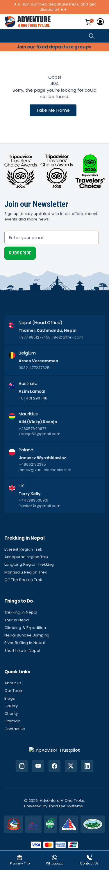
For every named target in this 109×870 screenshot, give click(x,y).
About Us (13, 683)
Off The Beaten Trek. (23, 580)
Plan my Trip (20, 863)
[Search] (91, 35)
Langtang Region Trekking (29, 564)
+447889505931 (33, 500)
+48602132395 (32, 464)
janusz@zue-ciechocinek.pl (45, 470)
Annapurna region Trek (26, 557)
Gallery (11, 706)
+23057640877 (32, 428)
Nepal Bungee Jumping (26, 635)
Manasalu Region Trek (25, 572)
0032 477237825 (34, 367)
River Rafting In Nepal (24, 642)
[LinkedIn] (87, 766)
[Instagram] (22, 766)
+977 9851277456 (35, 337)
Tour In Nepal (17, 620)
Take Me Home (53, 110)
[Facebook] (54, 766)
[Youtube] (38, 766)
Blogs (9, 698)
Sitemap (12, 721)
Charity (11, 713)
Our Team (14, 690)
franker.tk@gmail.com (39, 506)
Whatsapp (54, 863)
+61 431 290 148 (33, 398)
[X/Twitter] (71, 766)
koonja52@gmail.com (39, 434)
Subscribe (20, 253)
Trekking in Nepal (20, 612)
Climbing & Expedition (25, 627)
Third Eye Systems (66, 806)
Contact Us (14, 729)
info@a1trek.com (67, 337)
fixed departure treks (58, 4)
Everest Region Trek (23, 549)
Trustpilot (69, 750)
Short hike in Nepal (22, 650)
